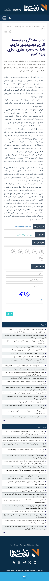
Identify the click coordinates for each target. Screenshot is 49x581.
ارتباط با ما (14, 545)
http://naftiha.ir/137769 (23, 226)
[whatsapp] (41, 258)
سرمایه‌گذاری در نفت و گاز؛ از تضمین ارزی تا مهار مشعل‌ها (26, 350)
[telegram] (24, 576)
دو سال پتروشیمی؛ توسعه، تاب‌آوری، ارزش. (31, 402)
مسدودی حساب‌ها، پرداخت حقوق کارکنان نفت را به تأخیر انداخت (23, 440)
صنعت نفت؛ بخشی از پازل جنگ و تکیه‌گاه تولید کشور (27, 378)
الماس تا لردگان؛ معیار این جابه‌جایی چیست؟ (30, 491)
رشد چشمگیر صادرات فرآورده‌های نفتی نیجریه (30, 347)
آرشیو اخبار (24, 545)
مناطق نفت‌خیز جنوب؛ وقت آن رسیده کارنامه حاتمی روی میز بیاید (24, 437)
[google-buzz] (13, 251)
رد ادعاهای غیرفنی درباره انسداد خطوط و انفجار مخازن (27, 353)
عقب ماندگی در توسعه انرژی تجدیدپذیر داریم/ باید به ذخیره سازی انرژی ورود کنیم (26, 47)
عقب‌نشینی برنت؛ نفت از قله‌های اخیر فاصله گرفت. (28, 417)
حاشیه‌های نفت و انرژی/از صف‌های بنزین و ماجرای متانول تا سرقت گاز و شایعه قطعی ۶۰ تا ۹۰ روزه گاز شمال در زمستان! (26, 330)
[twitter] (20, 251)
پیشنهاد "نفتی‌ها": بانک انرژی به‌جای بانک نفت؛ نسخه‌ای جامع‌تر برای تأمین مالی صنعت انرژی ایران (25, 527)
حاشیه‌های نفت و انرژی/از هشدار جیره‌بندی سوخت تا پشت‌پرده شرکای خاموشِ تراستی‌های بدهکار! (25, 507)
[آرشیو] (3, 420)
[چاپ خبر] (10, 31)
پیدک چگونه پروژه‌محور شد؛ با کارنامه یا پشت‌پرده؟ (28, 467)
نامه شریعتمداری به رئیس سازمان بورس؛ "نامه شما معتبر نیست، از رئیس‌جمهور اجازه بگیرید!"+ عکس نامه (25, 462)
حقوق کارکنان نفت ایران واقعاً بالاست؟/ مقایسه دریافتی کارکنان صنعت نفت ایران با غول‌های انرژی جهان (26, 432)
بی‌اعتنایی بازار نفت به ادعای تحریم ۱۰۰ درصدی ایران (28, 369)
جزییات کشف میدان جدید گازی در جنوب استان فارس (27, 511)
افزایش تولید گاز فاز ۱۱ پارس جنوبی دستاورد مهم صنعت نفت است (23, 393)
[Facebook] (27, 251)
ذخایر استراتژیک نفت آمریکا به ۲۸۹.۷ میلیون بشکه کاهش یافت (24, 366)
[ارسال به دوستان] (6, 31)
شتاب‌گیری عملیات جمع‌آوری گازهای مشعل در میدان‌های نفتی (25, 487)
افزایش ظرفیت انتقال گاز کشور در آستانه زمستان (29, 357)
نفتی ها (39, 77)
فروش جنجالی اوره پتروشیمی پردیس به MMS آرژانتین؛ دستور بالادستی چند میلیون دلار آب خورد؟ (26, 388)
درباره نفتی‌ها (34, 545)
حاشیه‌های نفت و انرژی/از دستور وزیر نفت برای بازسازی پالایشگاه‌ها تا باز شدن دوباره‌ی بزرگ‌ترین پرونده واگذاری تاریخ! (27, 477)
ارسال (9, 313)
